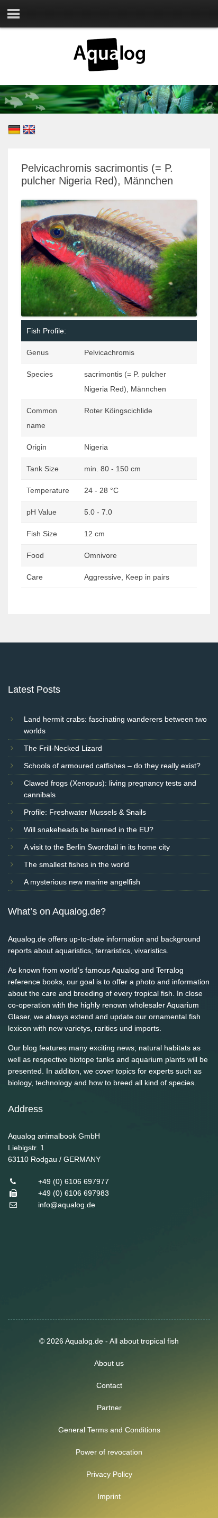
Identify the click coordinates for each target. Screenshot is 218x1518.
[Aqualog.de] (109, 68)
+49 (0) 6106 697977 (73, 1181)
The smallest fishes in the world (76, 864)
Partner (109, 1407)
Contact (109, 1385)
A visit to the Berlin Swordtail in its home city (97, 847)
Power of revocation (109, 1452)
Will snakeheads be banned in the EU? (88, 829)
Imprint (109, 1496)
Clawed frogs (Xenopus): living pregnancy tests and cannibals (110, 789)
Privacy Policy (109, 1474)
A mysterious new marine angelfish (82, 882)
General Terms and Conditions (109, 1430)
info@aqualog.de (66, 1204)
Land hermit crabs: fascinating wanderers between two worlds (115, 725)
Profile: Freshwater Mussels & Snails (85, 812)
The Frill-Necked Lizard (63, 748)
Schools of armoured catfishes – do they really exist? (112, 765)
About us (109, 1363)
